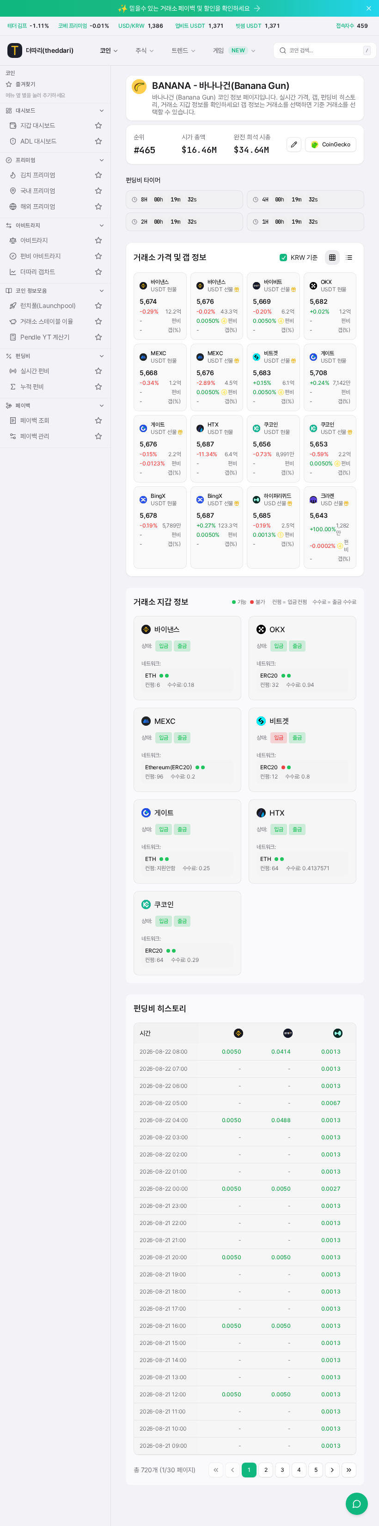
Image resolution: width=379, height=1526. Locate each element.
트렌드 (179, 50)
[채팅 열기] (357, 1504)
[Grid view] (332, 257)
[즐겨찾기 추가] (98, 125)
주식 (141, 50)
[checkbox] (283, 257)
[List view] (349, 257)
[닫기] (368, 8)
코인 (105, 50)
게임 (229, 50)
